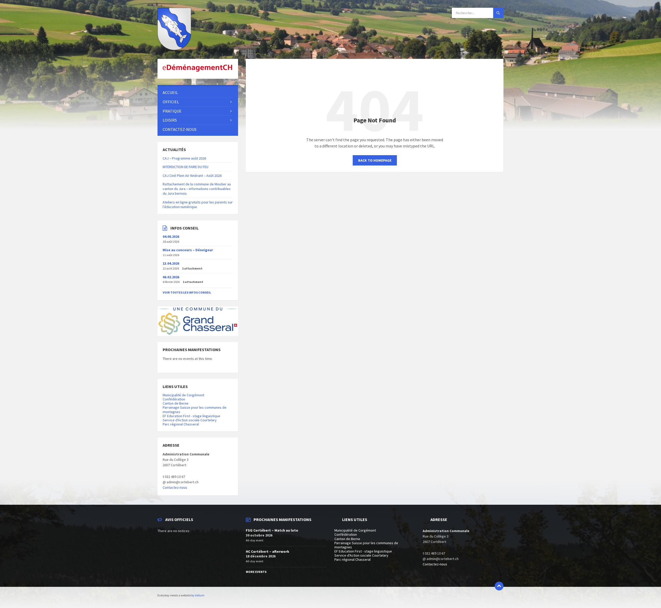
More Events (256, 572)
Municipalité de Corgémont (183, 395)
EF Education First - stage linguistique (191, 416)
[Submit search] (498, 13)
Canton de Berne (175, 403)
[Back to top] (499, 586)
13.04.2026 (171, 263)
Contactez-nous (175, 487)
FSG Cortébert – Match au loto (272, 530)
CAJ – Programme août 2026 (184, 158)
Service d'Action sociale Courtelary (190, 420)
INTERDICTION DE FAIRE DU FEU (185, 166)
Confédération (174, 399)
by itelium (197, 595)
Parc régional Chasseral (181, 424)
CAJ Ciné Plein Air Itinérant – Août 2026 (192, 175)
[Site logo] (174, 48)
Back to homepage (374, 160)
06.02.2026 (171, 277)
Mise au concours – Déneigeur (188, 250)
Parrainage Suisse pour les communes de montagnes (194, 409)
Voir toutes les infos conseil (187, 292)
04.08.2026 (171, 236)
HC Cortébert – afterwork (267, 551)
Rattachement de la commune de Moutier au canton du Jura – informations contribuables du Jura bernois (197, 189)
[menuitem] (198, 92)
